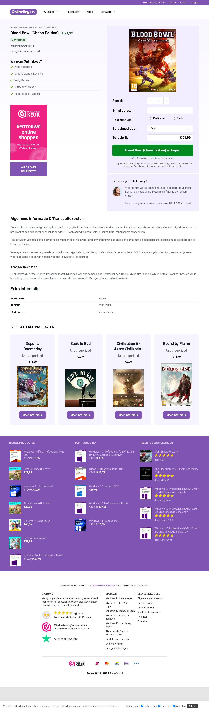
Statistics (165, 706)
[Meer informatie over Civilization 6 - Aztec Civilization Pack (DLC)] (128, 386)
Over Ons (172, 2)
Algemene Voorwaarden (150, 598)
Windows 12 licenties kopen (120, 611)
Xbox (90, 11)
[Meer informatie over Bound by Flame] (176, 384)
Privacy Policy (145, 603)
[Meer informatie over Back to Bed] (80, 384)
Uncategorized (24, 28)
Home (13, 28)
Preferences (150, 706)
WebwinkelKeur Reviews (104, 586)
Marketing (180, 706)
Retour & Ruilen (146, 607)
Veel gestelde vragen (117, 648)
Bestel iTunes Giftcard (117, 639)
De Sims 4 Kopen (114, 643)
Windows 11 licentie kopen (119, 598)
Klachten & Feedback (149, 612)
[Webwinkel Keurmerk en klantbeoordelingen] (28, 132)
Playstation (72, 11)
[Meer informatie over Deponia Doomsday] (32, 386)
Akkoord (193, 706)
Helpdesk (184, 2)
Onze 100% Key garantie (154, 2)
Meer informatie (33, 415)
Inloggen (195, 2)
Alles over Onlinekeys (29, 169)
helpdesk (175, 203)
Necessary (134, 706)
